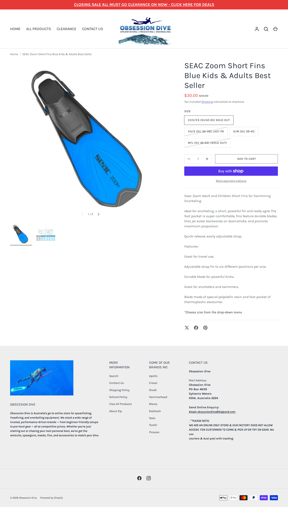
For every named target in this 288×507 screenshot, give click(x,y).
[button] (275, 29)
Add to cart (246, 159)
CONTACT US (92, 29)
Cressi (153, 383)
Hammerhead (158, 397)
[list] (90, 141)
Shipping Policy (119, 390)
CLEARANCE (66, 29)
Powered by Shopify (51, 497)
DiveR (153, 390)
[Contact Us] (189, 421)
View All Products (120, 404)
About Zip (115, 411)
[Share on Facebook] (196, 327)
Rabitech (155, 411)
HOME (15, 29)
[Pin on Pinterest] (205, 327)
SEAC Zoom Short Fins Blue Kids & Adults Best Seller (57, 54)
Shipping (207, 102)
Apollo (153, 376)
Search (113, 376)
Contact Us (116, 383)
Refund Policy (118, 397)
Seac (152, 418)
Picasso (154, 432)
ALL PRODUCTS (38, 29)
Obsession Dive (28, 497)
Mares (153, 404)
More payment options (231, 181)
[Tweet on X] (186, 327)
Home (14, 54)
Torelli (153, 425)
